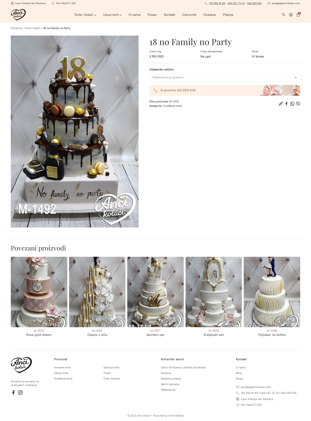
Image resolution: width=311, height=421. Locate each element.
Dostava (166, 373)
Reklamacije (168, 389)
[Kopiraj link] (281, 104)
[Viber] (298, 104)
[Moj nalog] (291, 15)
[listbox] (224, 77)
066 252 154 (254, 3)
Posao (239, 378)
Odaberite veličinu (161, 69)
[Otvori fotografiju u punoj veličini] (75, 131)
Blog (239, 373)
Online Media (176, 415)
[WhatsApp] (292, 104)
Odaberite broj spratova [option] (167, 77)
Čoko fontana (111, 378)
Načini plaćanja (170, 384)
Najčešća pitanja (171, 378)
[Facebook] (286, 104)
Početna (16, 28)
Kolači (107, 373)
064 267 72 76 (236, 3)
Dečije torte (61, 373)
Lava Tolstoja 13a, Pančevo (257, 399)
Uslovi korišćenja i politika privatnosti (183, 367)
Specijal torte (111, 367)
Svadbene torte (172, 105)
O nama (241, 367)
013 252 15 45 (217, 3)
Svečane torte (62, 367)
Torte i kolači (32, 28)
